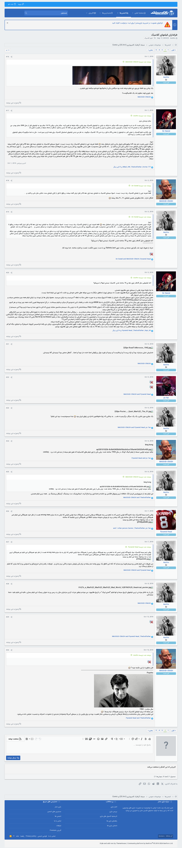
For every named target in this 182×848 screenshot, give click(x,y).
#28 (7, 584)
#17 (7, 110)
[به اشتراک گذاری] (11, 57)
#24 (7, 441)
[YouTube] (10, 843)
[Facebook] (21, 843)
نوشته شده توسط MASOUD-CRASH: (138, 62)
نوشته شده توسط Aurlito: (142, 116)
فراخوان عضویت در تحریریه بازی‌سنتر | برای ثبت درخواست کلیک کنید (137, 23)
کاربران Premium (55, 830)
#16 (7, 56)
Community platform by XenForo (150, 843)
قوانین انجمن (42, 836)
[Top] (13, 836)
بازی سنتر (58, 807)
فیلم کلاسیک (148, 38)
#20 (7, 272)
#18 (7, 180)
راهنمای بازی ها (112, 821)
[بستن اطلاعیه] (8, 23)
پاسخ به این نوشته (12, 103)
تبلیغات (58, 825)
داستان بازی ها (112, 825)
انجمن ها (58, 816)
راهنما (22, 836)
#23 (7, 408)
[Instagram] (17, 843)
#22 (7, 377)
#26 (7, 511)
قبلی (172, 50)
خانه (17, 836)
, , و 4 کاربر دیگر (132, 330)
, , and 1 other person (132, 528)
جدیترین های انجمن (54, 811)
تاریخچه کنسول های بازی (108, 816)
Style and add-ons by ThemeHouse (113, 843)
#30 (7, 650)
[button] (132, 13)
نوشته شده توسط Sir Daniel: (141, 185)
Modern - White (165, 836)
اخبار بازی (114, 807)
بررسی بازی (113, 811)
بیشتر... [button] (79, 82)
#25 (7, 471)
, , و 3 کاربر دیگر (132, 167)
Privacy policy (31, 836)
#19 (7, 212)
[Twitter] (14, 843)
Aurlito (172, 38)
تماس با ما (57, 821)
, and (133, 259)
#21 (7, 344)
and (137, 394)
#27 (7, 542)
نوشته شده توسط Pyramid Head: (139, 547)
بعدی (151, 50)
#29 (7, 617)
